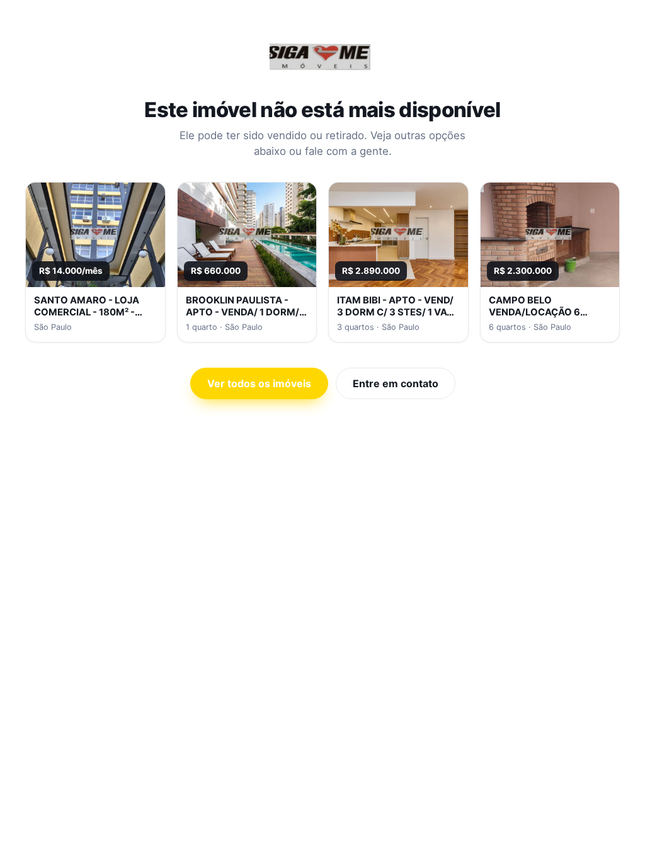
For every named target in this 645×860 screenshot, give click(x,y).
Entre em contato (395, 383)
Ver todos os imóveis (259, 383)
